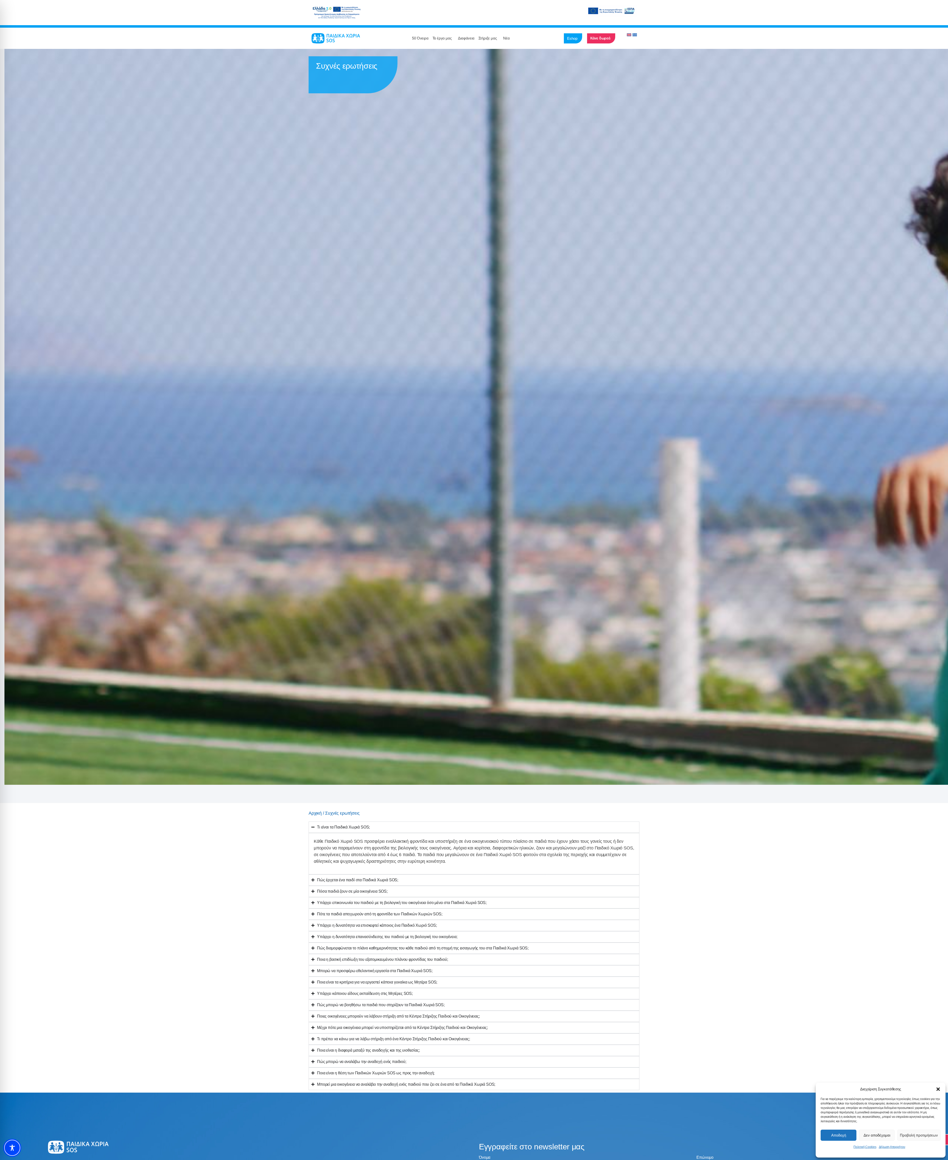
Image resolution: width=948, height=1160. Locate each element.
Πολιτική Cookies (864, 1147)
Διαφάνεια (466, 38)
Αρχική (315, 813)
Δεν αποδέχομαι (877, 1135)
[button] (938, 1089)
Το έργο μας (442, 38)
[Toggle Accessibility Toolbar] (12, 1147)
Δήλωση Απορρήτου (892, 1147)
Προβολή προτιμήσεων (919, 1135)
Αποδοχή (838, 1135)
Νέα (506, 38)
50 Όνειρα (420, 38)
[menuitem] (629, 34)
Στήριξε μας (487, 38)
